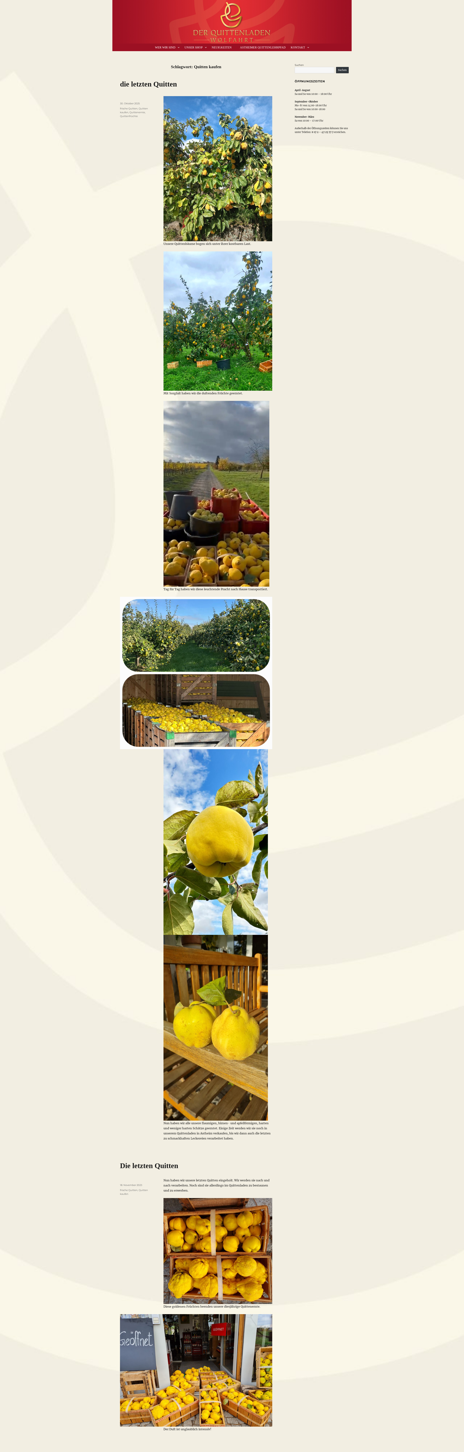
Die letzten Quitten (149, 1166)
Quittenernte (137, 112)
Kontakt (298, 47)
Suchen (299, 64)
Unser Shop (194, 47)
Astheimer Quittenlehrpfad (263, 47)
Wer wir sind (165, 47)
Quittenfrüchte (129, 116)
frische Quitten (129, 108)
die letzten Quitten (148, 84)
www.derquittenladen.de (232, 21)
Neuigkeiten (222, 47)
